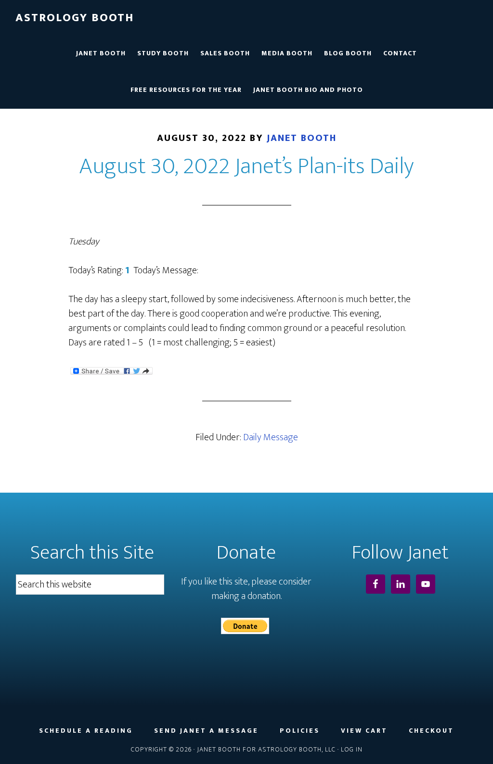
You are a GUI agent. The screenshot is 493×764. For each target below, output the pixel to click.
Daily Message (270, 437)
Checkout (431, 730)
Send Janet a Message (206, 730)
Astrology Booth (74, 17)
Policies (300, 730)
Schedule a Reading (86, 730)
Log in (352, 749)
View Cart (364, 730)
